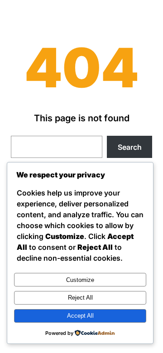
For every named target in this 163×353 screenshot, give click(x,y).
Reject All (80, 297)
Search (130, 147)
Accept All (80, 315)
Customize (80, 280)
